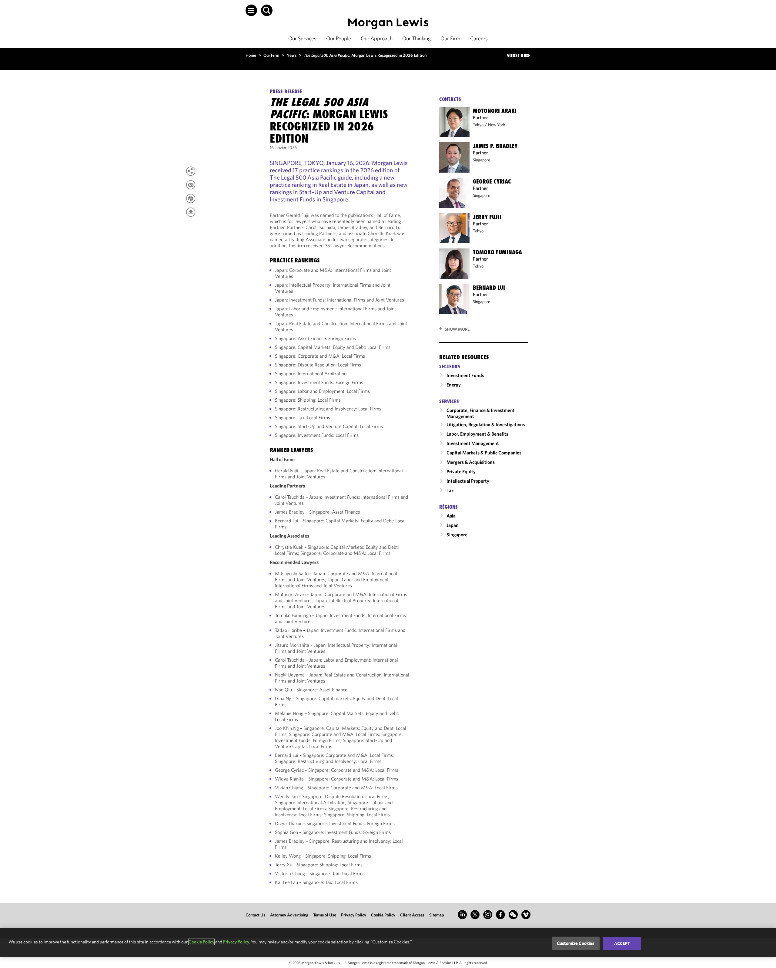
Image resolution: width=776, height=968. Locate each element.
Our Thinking (416, 38)
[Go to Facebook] (500, 914)
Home (251, 55)
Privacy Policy (353, 915)
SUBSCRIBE (518, 55)
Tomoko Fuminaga (497, 252)
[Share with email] (191, 184)
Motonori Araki (495, 110)
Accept (622, 943)
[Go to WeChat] (513, 914)
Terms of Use (324, 915)
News (291, 55)
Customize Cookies (576, 943)
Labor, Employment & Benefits (477, 434)
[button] (251, 10)
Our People (338, 38)
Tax (450, 490)
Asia (451, 516)
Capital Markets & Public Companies (484, 453)
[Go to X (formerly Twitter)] (475, 914)
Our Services (302, 38)
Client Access (412, 915)
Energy (454, 385)
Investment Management (473, 443)
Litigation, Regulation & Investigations (486, 424)
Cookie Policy (383, 915)
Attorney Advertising (289, 915)
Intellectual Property (468, 481)
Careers (479, 38)
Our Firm (450, 38)
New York (496, 124)
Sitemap (436, 915)
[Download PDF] (191, 212)
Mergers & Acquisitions (471, 462)
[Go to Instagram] (487, 914)
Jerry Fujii (487, 217)
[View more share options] (191, 171)
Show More (457, 329)
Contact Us (255, 915)
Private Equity (461, 471)
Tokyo (478, 124)
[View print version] (191, 198)
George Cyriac (492, 181)
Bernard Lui (489, 287)
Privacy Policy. (236, 942)
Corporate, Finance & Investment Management (481, 413)
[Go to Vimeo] (525, 914)
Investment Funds (465, 375)
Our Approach (377, 38)
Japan (453, 525)
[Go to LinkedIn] (462, 914)
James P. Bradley (495, 146)
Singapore (481, 160)
